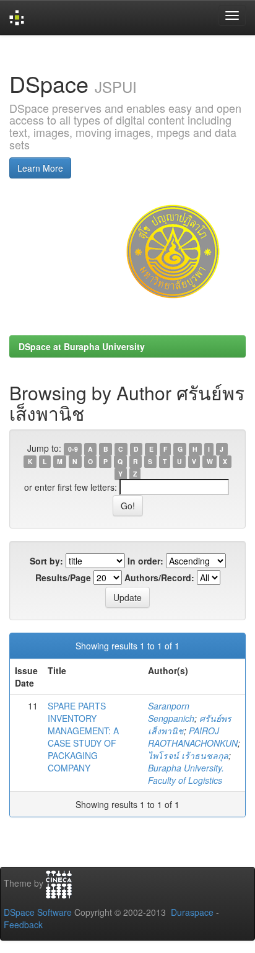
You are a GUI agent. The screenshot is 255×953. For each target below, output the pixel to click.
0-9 (73, 449)
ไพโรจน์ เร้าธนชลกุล (188, 755)
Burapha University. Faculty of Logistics (186, 774)
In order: (145, 561)
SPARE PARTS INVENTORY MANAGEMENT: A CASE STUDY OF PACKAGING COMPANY (83, 737)
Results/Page (63, 577)
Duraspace (192, 912)
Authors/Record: (159, 577)
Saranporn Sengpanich (171, 712)
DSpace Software (38, 912)
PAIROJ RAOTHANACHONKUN (193, 736)
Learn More (40, 168)
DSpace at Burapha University (82, 346)
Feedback (23, 924)
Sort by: (46, 561)
